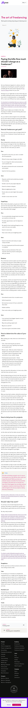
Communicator (4, 669)
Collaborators (4, 660)
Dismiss (9, 705)
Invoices (3, 656)
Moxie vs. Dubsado (5, 680)
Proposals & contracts (6, 652)
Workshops (17, 661)
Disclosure (17, 677)
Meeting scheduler (5, 664)
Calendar (3, 654)
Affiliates (17, 673)
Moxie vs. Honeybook (6, 682)
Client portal (4, 666)
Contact (16, 675)
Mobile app (3, 662)
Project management (6, 648)
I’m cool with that (16, 704)
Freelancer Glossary (19, 664)
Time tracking (4, 658)
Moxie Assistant (5, 673)
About (16, 671)
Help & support (18, 666)
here (21, 702)
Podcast (16, 657)
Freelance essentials (19, 648)
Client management (6, 646)
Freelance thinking (19, 646)
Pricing (2, 644)
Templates (3, 671)
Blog (16, 655)
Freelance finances (19, 650)
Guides (16, 659)
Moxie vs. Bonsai (5, 678)
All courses (17, 644)
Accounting (4, 650)
